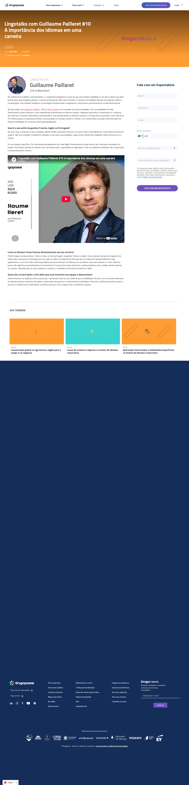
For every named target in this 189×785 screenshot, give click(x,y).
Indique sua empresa (120, 682)
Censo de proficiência (120, 687)
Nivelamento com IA (84, 682)
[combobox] (11, 782)
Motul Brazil (53, 109)
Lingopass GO (81, 706)
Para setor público (55, 687)
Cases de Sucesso (55, 692)
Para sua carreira (119, 696)
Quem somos (53, 706)
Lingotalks (9, 47)
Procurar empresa (119, 692)
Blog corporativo (55, 696)
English (10, 782)
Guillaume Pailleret (32, 109)
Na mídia (51, 701)
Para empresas (54, 682)
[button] (54, 5)
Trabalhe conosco (119, 701)
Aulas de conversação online (87, 692)
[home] (14, 5)
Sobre (116, 5)
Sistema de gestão (83, 696)
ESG (77, 701)
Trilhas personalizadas (85, 687)
